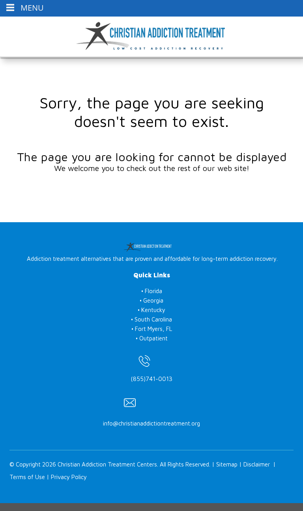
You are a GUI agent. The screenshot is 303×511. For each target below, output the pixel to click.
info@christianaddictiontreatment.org (151, 423)
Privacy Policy (69, 477)
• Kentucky (151, 310)
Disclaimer (256, 464)
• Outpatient (152, 338)
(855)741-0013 (151, 378)
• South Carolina (151, 319)
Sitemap (227, 464)
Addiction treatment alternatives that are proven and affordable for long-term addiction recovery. (152, 258)
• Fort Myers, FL (151, 328)
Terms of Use (27, 477)
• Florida (151, 291)
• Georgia (151, 300)
